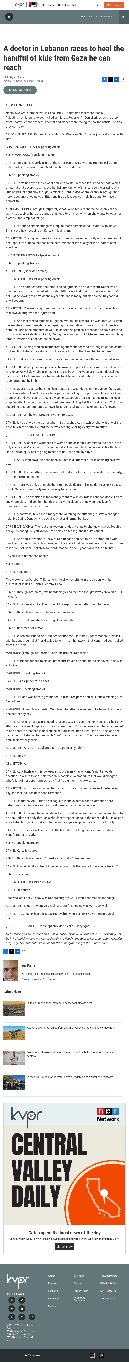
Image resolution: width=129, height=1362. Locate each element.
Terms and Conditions (79, 1299)
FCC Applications (108, 1276)
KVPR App (53, 1298)
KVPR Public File (108, 1291)
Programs (53, 1283)
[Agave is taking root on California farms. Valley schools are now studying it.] (14, 1033)
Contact (52, 1306)
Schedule (53, 1291)
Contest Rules (107, 1298)
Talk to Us (79, 1276)
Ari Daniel (19, 77)
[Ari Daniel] (10, 970)
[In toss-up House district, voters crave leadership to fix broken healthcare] (14, 1082)
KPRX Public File (108, 1283)
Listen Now (65, 1247)
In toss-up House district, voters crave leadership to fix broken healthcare (70, 1077)
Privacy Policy (81, 1291)
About (51, 1276)
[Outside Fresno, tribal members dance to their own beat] (14, 1008)
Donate (115, 5)
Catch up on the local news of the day (64, 1232)
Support (78, 1283)
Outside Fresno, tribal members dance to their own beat (59, 1003)
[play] (9, 17)
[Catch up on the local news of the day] (64, 1164)
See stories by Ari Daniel (39, 979)
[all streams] (124, 17)
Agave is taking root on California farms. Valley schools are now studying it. (71, 1027)
